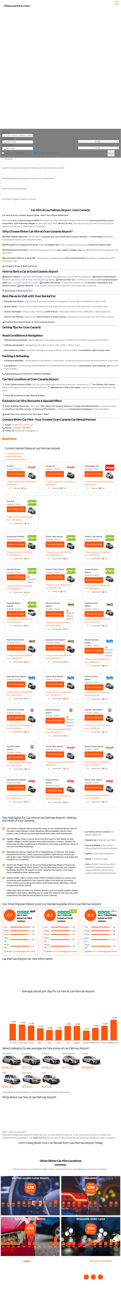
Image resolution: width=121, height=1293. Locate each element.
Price (6, 934)
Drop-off (7, 946)
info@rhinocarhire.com (102, 1267)
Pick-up (5, 132)
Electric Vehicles (14, 456)
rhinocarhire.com (17, 6)
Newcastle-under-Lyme (90, 1219)
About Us (6, 1266)
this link (42, 1138)
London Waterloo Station (30, 1219)
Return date (7, 145)
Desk (6, 930)
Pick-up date (8, 138)
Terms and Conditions (12, 1281)
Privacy (5, 1275)
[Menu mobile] (116, 3)
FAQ (4, 1269)
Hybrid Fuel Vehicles (16, 459)
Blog (4, 1272)
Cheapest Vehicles (15, 453)
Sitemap (6, 1278)
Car (5, 927)
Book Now (9, 439)
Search (111, 153)
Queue (7, 951)
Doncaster (91, 1178)
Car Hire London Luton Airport (30, 1178)
